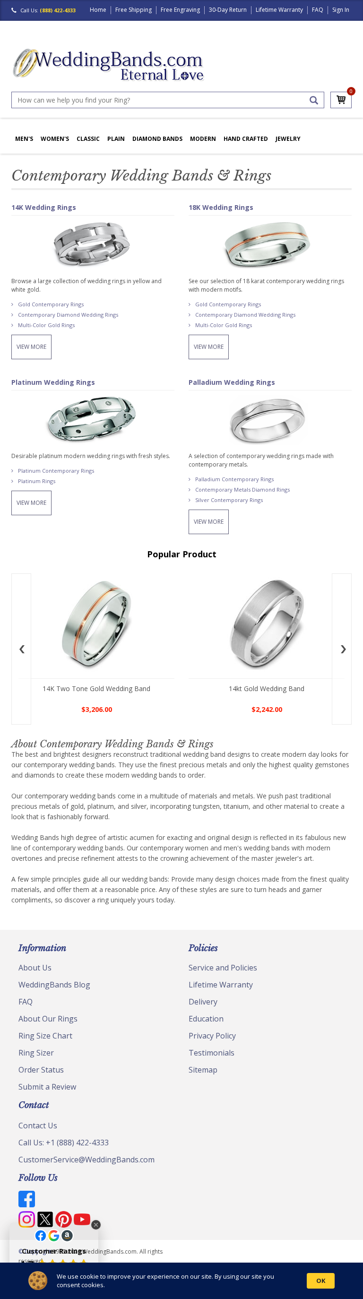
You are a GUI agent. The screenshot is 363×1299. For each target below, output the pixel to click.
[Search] (314, 100)
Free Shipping (133, 10)
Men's (24, 139)
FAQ (317, 10)
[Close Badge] (96, 1225)
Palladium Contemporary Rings (234, 479)
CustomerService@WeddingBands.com (86, 1159)
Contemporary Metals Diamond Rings (242, 489)
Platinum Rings (36, 481)
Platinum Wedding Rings (53, 382)
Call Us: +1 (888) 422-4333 (63, 1142)
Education (206, 1018)
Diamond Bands (157, 139)
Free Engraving (180, 10)
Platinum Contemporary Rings (56, 470)
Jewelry (288, 139)
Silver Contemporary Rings (229, 499)
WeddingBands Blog (54, 984)
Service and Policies (223, 967)
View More (31, 347)
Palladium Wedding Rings (232, 382)
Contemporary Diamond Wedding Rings (68, 314)
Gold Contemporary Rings (51, 304)
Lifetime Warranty (279, 10)
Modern (203, 139)
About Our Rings (48, 1018)
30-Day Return (228, 10)
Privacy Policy (212, 1036)
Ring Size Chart (45, 1036)
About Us (35, 967)
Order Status (41, 1070)
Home (98, 10)
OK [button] (320, 1280)
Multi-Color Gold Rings (46, 325)
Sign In (340, 10)
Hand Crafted (246, 139)
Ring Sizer (36, 1053)
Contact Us (37, 1125)
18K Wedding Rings (221, 207)
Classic (88, 139)
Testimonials (211, 1053)
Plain (116, 139)
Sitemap (203, 1070)
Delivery (203, 1001)
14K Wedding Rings (43, 207)
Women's (55, 139)
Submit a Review (47, 1087)
